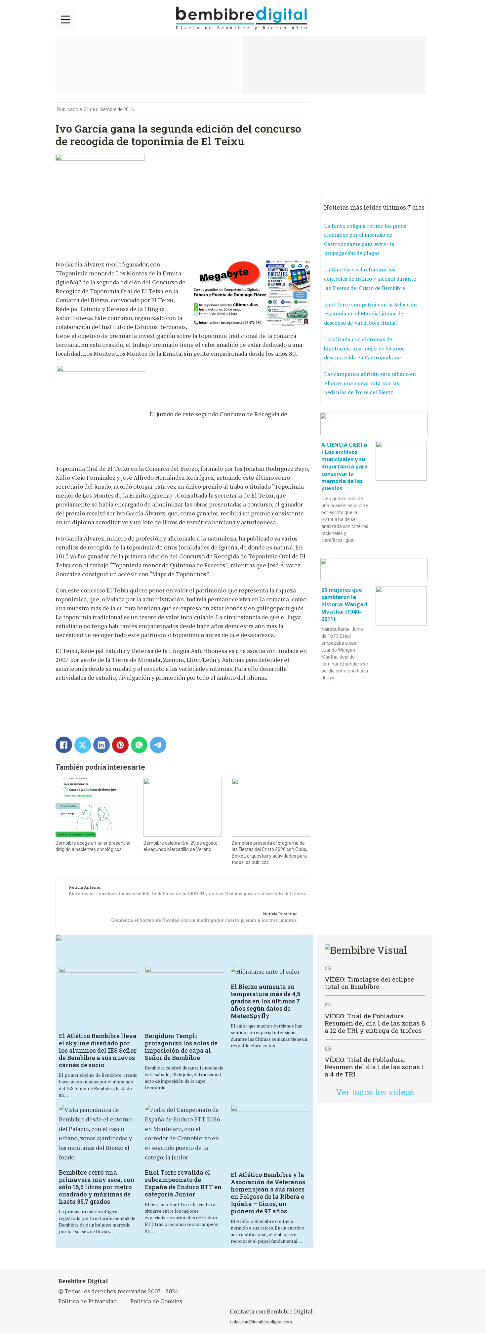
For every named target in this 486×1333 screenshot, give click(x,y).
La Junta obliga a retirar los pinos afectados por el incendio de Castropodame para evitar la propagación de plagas (365, 239)
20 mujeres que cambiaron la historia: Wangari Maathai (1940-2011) (344, 604)
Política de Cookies (156, 1301)
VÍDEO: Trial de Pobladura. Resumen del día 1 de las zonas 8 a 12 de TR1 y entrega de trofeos (375, 1023)
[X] (82, 745)
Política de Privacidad (87, 1301)
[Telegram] (158, 745)
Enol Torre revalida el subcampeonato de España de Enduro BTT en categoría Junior (183, 1183)
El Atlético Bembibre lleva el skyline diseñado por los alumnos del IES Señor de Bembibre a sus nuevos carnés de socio (98, 1050)
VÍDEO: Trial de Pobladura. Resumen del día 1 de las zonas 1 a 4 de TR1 (374, 1066)
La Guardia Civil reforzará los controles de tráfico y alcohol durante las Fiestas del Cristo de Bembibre (370, 278)
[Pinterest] (120, 745)
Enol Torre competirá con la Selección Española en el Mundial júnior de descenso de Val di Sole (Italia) (370, 313)
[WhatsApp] (139, 745)
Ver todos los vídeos (375, 1092)
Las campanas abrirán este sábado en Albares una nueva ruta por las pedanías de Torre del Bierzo (370, 383)
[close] (65, 19)
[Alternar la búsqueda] (422, 18)
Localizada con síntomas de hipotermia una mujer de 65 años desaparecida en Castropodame (364, 348)
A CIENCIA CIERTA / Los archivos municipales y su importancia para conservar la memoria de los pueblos (344, 466)
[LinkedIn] (101, 745)
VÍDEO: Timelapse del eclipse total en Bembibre (369, 982)
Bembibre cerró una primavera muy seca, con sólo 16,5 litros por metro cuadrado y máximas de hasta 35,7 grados (97, 1186)
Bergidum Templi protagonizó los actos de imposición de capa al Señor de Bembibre (181, 1047)
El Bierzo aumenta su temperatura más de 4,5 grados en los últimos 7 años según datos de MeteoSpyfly (265, 1001)
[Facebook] (64, 745)
